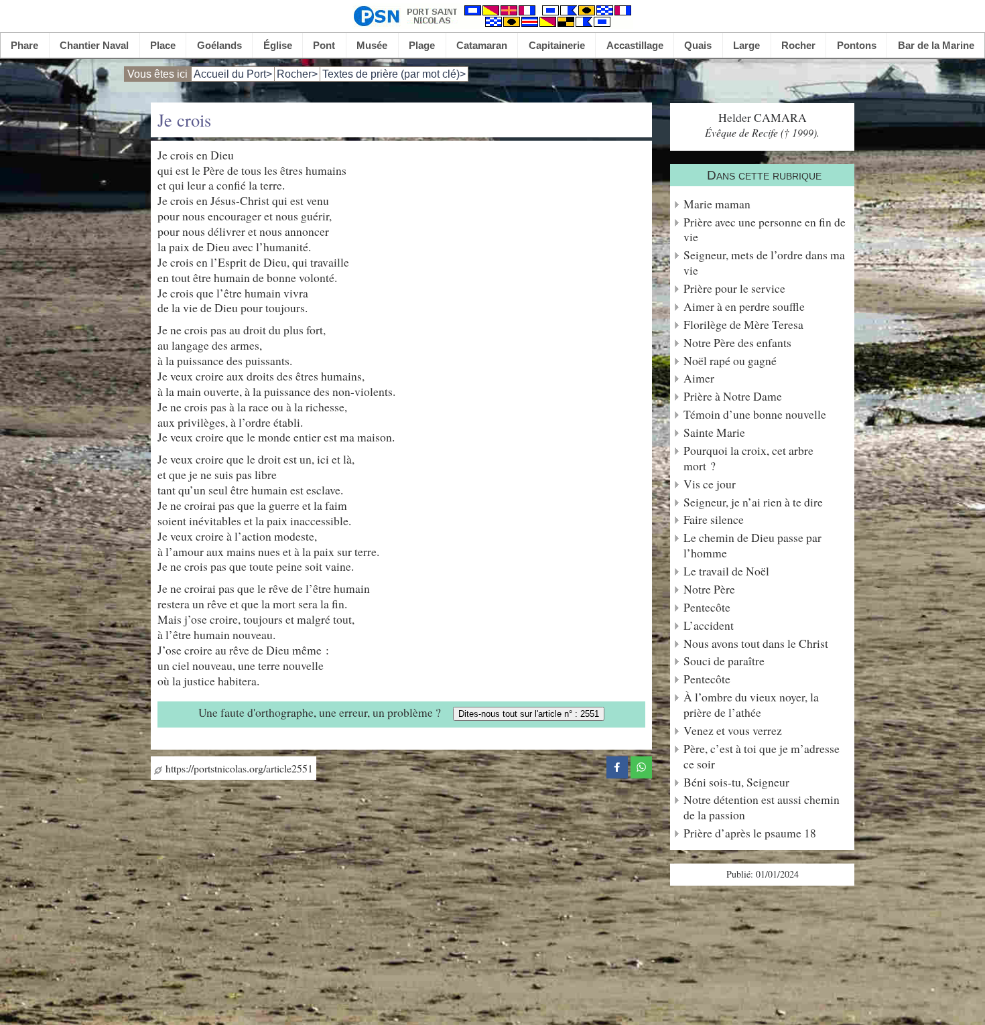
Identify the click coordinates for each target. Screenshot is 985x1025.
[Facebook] (617, 766)
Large (746, 45)
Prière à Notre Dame (732, 396)
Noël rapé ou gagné (730, 360)
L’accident (708, 625)
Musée (371, 45)
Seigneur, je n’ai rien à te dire (753, 502)
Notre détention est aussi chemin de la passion (761, 807)
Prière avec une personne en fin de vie (764, 229)
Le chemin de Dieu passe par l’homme (752, 545)
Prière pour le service (734, 288)
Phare (24, 45)
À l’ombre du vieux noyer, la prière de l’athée (751, 704)
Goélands (219, 45)
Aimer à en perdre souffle (744, 306)
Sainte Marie (714, 432)
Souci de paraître (724, 661)
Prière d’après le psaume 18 (749, 833)
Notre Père (709, 589)
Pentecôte (706, 607)
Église (277, 45)
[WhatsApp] (641, 766)
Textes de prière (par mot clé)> (394, 74)
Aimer (698, 378)
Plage (422, 45)
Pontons (856, 45)
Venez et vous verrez (732, 730)
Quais (698, 45)
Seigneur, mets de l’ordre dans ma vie (764, 262)
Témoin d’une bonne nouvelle (754, 414)
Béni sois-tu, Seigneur (736, 782)
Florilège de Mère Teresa (743, 324)
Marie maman (716, 204)
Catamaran (481, 45)
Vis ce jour (709, 484)
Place (163, 45)
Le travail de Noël (726, 571)
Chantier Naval (94, 45)
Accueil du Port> (233, 74)
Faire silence (713, 519)
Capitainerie (557, 45)
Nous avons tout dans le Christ (755, 643)
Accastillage (634, 45)
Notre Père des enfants (737, 342)
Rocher (798, 45)
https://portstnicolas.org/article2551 (237, 768)
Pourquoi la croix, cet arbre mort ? (748, 458)
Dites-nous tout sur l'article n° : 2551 (528, 714)
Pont (324, 45)
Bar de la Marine (936, 45)
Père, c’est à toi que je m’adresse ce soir (761, 756)
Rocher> (297, 74)
